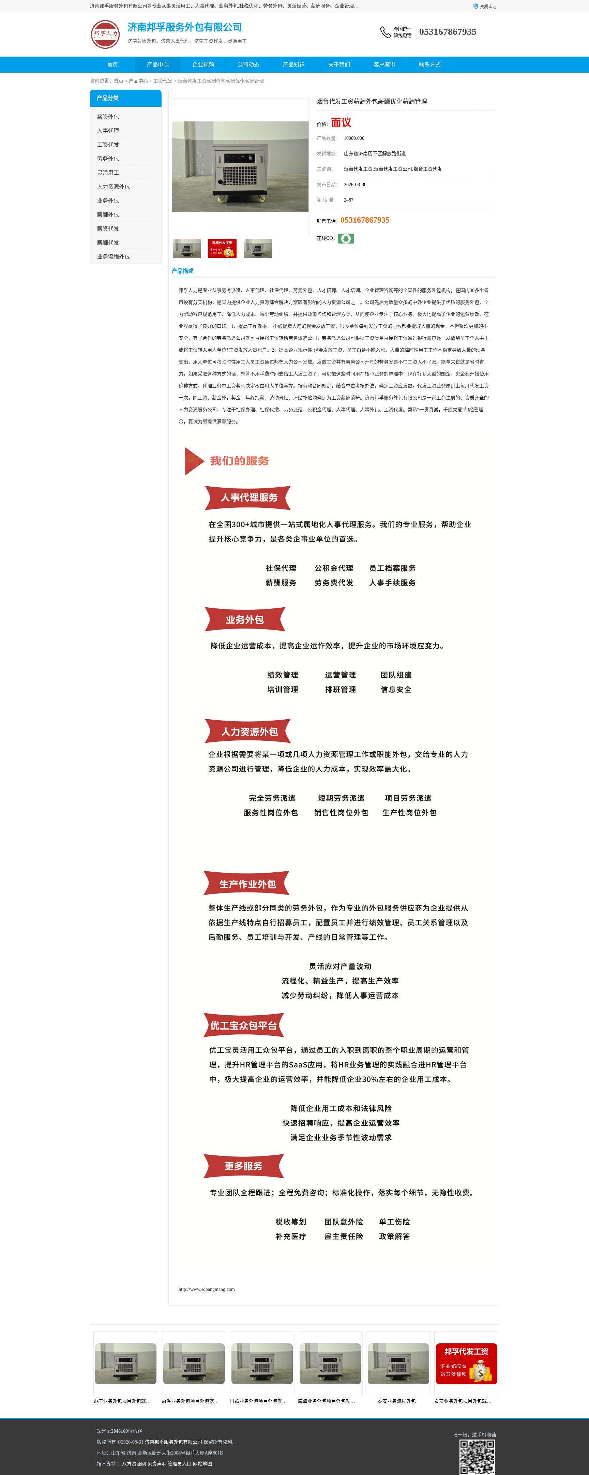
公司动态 (248, 65)
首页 (112, 65)
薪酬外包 (108, 215)
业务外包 (108, 201)
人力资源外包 (113, 187)
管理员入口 (180, 1463)
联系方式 (430, 65)
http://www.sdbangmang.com (207, 1289)
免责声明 (156, 1463)
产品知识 (294, 65)
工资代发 (162, 81)
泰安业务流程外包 (328, 1401)
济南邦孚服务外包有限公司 (173, 1442)
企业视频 (203, 65)
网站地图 (202, 1463)
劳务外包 (108, 159)
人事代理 (108, 131)
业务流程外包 (113, 257)
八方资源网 (134, 1463)
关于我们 (339, 65)
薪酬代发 (108, 243)
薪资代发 (108, 229)
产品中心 (158, 65)
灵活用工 (108, 173)
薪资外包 (108, 117)
